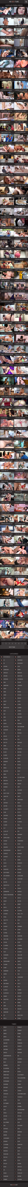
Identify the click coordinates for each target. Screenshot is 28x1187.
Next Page (12, 647)
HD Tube (14, 1)
